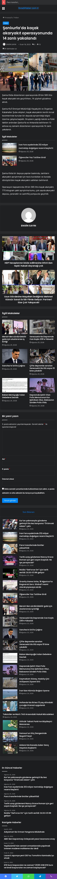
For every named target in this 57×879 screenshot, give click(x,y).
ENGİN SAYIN (11, 44)
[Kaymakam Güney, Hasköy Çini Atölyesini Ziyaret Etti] (10, 682)
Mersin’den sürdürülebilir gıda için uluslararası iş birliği (14, 339)
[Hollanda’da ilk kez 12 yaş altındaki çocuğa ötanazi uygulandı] (10, 706)
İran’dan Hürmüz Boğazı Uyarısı (34, 690)
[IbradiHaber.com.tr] (28, 8)
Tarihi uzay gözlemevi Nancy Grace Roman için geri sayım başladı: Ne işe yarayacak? (36, 560)
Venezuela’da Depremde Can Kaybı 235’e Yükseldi (42, 337)
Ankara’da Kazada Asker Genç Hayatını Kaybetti (34, 746)
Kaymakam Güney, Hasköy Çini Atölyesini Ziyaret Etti (34, 680)
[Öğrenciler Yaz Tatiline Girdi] (9, 161)
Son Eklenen (28, 512)
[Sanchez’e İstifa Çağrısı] (14, 356)
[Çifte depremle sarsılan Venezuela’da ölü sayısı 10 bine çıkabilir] (42, 356)
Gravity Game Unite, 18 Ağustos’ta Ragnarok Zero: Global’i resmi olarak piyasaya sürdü (36, 584)
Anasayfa (8, 17)
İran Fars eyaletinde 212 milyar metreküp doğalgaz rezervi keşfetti (36, 534)
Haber (16, 17)
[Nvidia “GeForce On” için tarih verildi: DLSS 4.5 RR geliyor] (10, 573)
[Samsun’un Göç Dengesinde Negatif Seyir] (10, 737)
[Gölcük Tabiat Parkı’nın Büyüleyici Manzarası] (10, 725)
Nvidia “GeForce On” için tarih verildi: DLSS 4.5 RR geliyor (33, 571)
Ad (4, 459)
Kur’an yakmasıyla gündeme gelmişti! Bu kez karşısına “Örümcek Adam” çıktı (36, 523)
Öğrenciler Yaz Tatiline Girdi (32, 157)
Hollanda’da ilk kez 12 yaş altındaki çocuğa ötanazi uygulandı (36, 704)
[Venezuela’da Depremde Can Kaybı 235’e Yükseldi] (42, 327)
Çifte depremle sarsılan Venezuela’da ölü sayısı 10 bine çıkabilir (42, 368)
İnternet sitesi (8, 479)
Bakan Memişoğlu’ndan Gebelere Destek (13, 396)
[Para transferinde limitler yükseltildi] (10, 549)
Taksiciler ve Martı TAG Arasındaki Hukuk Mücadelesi (28, 714)
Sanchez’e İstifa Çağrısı (13, 365)
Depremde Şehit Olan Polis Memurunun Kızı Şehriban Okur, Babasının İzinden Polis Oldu (42, 399)
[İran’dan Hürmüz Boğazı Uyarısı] (10, 694)
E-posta (6, 469)
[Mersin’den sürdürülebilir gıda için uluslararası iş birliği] (14, 327)
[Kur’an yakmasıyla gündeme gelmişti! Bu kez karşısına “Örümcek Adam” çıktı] (10, 524)
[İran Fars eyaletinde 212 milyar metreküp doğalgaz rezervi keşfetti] (9, 148)
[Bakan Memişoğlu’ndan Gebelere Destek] (14, 385)
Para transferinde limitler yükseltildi (21, 2)
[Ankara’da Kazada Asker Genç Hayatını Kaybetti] (10, 749)
